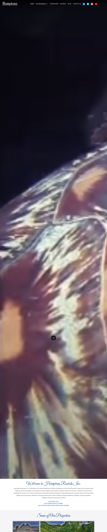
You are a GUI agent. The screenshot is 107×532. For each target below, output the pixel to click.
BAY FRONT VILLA (53, 501)
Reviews (63, 3)
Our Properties (41, 4)
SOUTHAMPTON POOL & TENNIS (53, 503)
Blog (69, 3)
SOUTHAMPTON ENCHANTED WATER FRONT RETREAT (53, 505)
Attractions (54, 3)
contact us (77, 3)
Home (32, 3)
